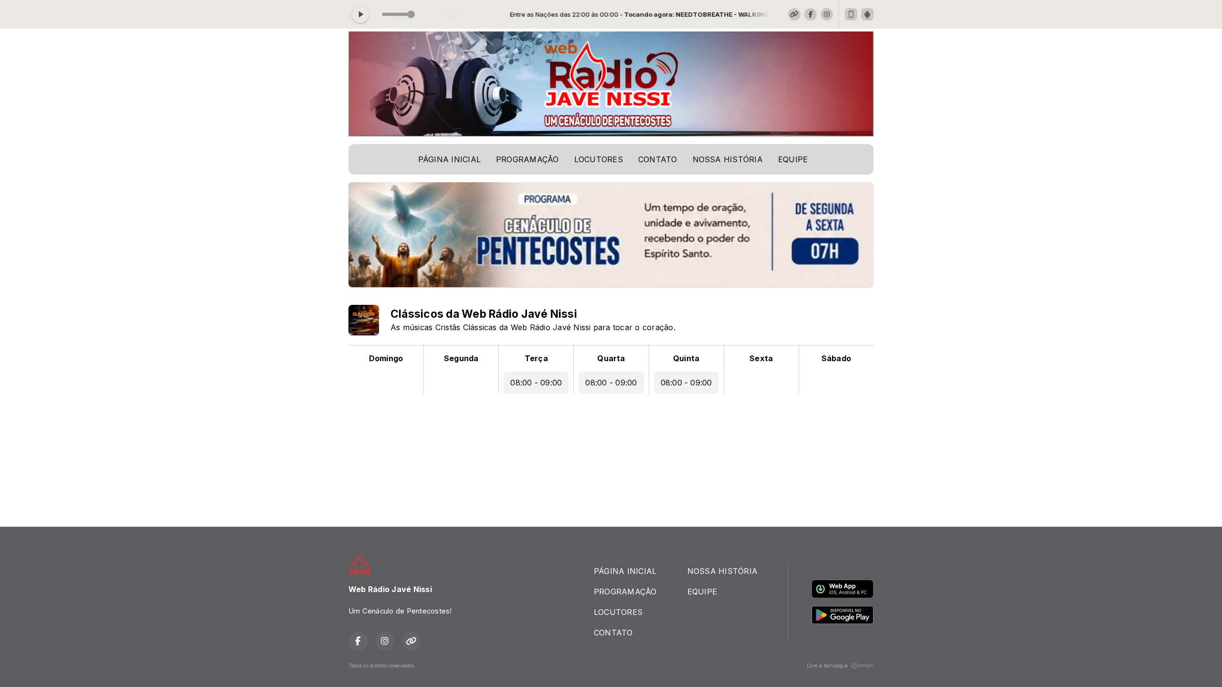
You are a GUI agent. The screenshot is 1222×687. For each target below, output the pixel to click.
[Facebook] (810, 14)
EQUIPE (793, 159)
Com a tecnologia (827, 665)
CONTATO (657, 159)
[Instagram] (827, 14)
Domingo (386, 358)
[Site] (794, 14)
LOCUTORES (598, 159)
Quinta (686, 358)
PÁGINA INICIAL (449, 159)
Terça (536, 358)
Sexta (761, 358)
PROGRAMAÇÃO (527, 159)
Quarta (611, 358)
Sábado (836, 358)
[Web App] (851, 14)
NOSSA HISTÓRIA (728, 159)
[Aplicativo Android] (867, 14)
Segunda (461, 358)
